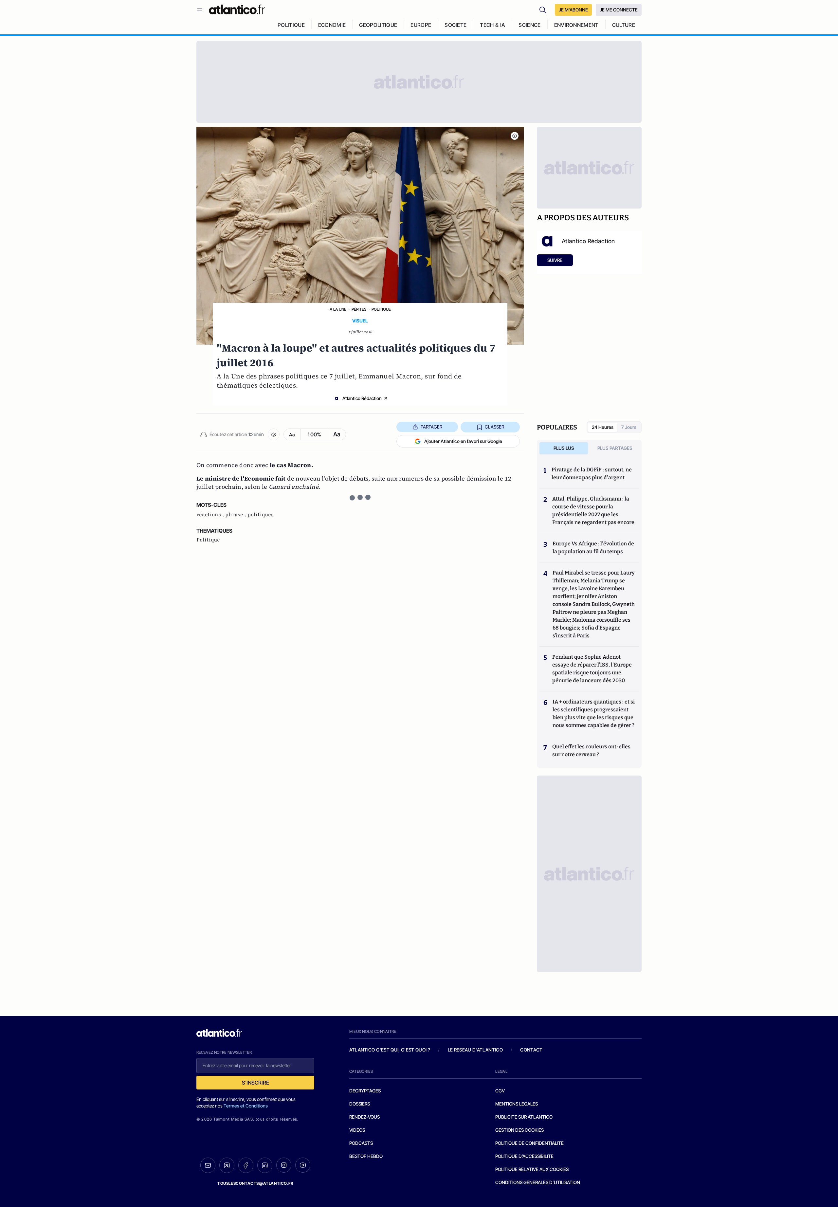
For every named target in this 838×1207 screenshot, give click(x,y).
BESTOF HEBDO (366, 1156)
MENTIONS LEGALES (516, 1103)
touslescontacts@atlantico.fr (255, 1183)
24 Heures (602, 427)
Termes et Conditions (246, 1105)
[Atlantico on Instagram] (283, 1165)
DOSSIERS (359, 1103)
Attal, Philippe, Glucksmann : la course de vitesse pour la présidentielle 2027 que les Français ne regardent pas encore (593, 510)
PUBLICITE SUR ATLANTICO (524, 1117)
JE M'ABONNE (573, 9)
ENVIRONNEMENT (576, 25)
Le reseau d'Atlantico (475, 1049)
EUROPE (420, 25)
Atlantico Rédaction (362, 398)
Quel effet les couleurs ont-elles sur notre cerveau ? (591, 750)
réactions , (210, 514)
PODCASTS (361, 1143)
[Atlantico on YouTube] (302, 1165)
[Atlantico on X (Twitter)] (226, 1165)
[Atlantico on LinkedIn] (264, 1165)
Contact (531, 1049)
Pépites (359, 309)
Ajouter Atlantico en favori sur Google (463, 441)
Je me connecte (619, 9)
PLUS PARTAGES (614, 448)
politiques (260, 514)
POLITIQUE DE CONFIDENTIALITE (529, 1143)
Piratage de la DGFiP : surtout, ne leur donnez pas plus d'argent (592, 473)
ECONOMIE (332, 25)
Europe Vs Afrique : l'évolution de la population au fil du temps (593, 547)
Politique (381, 309)
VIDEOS (357, 1130)
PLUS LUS (564, 448)
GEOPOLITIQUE (378, 25)
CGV (500, 1090)
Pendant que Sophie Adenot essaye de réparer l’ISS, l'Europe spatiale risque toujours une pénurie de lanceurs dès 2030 (592, 669)
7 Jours (628, 427)
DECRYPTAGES (365, 1090)
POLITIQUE (291, 25)
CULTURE (623, 25)
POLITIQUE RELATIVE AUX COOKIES (532, 1169)
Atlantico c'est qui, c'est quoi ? (389, 1049)
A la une (338, 309)
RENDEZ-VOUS (364, 1117)
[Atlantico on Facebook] (245, 1165)
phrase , (236, 514)
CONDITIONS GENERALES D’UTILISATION (537, 1182)
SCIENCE (529, 25)
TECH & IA (492, 25)
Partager (431, 427)
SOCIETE (455, 25)
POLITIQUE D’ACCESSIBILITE (524, 1156)
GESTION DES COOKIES (519, 1130)
